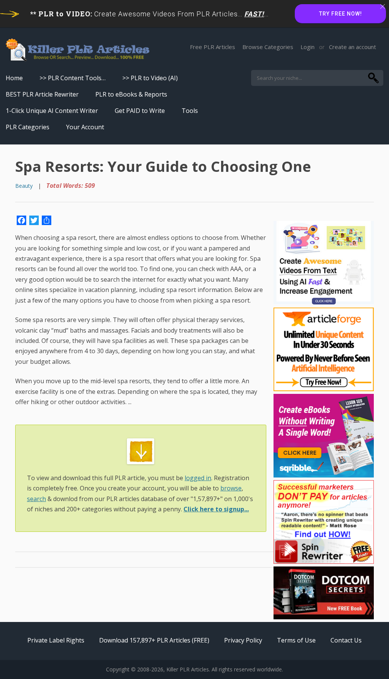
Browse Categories (267, 47)
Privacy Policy (243, 640)
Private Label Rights (55, 640)
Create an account (352, 47)
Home (14, 78)
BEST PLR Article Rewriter (42, 94)
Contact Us (346, 640)
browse (231, 488)
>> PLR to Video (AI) (150, 78)
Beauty (24, 185)
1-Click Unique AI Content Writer (52, 110)
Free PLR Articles (212, 47)
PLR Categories (27, 127)
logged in (198, 478)
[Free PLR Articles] (77, 50)
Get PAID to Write (140, 110)
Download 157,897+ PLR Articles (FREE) (154, 640)
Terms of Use (296, 640)
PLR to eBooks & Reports (131, 94)
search (36, 499)
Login (307, 47)
